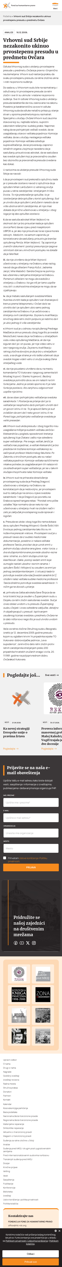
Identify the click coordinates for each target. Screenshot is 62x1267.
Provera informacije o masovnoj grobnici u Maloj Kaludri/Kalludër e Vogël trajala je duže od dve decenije (21, 736)
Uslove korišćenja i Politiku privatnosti (27, 859)
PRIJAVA (31, 867)
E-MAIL (6, 810)
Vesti (7, 722)
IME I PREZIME (9, 795)
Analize (9, 32)
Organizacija (9, 826)
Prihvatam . (27, 860)
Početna (7, 16)
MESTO (6, 841)
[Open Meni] (55, 6)
